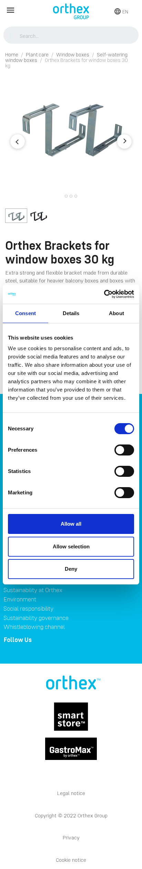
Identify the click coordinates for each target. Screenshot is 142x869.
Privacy (71, 837)
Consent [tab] (25, 313)
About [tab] (116, 313)
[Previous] (17, 141)
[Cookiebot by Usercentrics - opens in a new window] (104, 294)
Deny (71, 569)
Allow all (71, 524)
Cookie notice (71, 860)
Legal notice (71, 793)
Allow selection (71, 546)
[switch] (124, 449)
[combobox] (71, 36)
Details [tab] (71, 313)
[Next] (124, 141)
